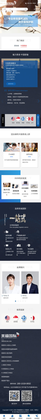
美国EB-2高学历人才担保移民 (10, 361)
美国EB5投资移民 (6, 357)
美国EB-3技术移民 (6, 353)
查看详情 (10, 83)
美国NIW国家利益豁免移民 (9, 349)
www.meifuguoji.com (5, 219)
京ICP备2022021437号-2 (21, 412)
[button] (39, 101)
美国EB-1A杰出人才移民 (8, 345)
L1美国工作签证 (6, 365)
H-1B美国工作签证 (6, 373)
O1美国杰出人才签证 (7, 369)
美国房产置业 (5, 380)
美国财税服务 (5, 376)
